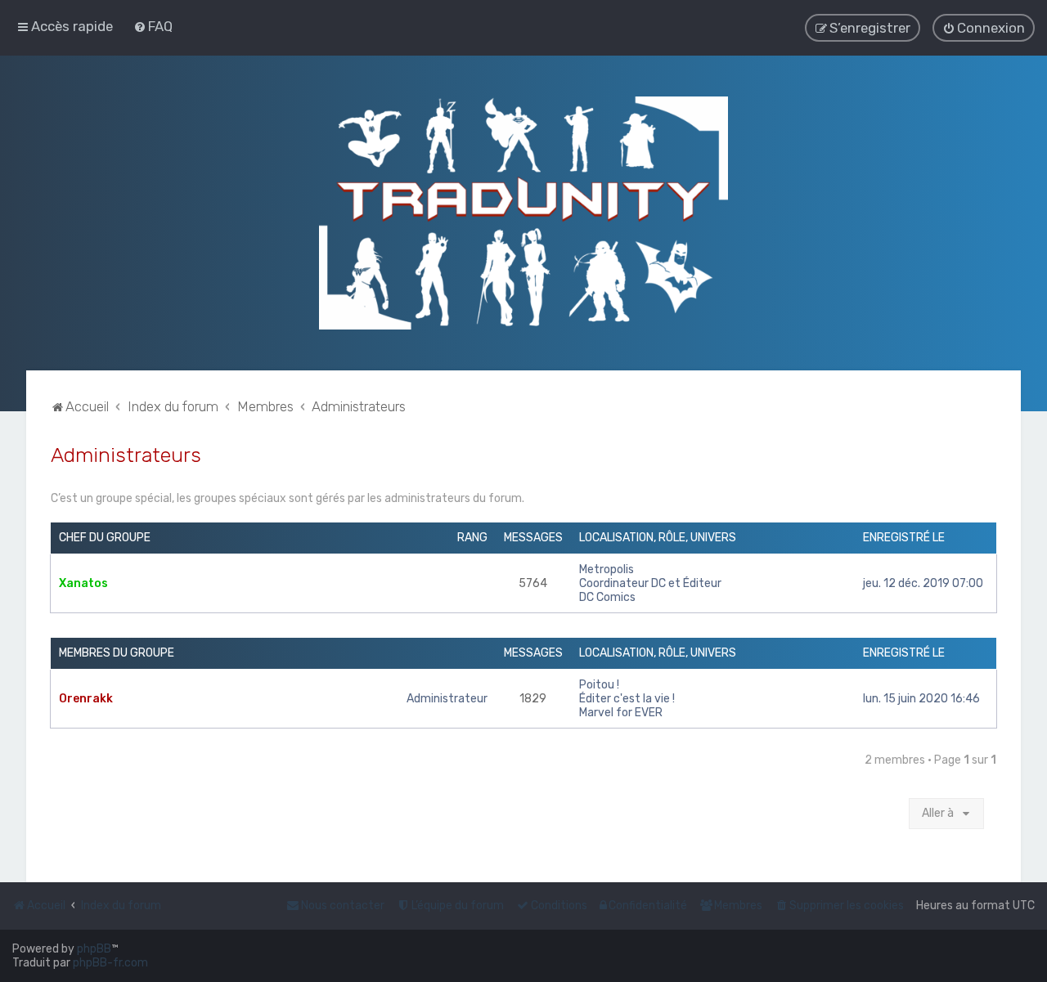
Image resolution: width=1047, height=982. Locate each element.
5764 (533, 583)
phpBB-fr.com (110, 963)
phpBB (94, 949)
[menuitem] (153, 26)
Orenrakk (86, 699)
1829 (532, 699)
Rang (472, 538)
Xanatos (83, 583)
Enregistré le (904, 538)
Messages (533, 538)
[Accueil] (523, 213)
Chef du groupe (105, 538)
